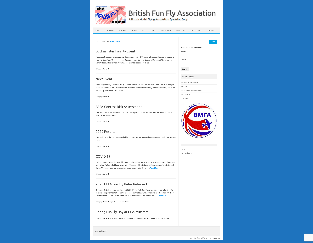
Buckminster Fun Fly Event (115, 51)
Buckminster (128, 218)
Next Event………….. (112, 79)
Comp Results (196, 30)
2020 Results (105, 131)
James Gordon (114, 42)
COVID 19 (103, 156)
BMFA (121, 218)
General (106, 69)
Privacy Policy (181, 30)
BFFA (115, 202)
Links (153, 30)
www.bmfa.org (186, 153)
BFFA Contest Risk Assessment (119, 107)
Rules (144, 30)
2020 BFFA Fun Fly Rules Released (121, 184)
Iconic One (192, 238)
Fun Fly (121, 202)
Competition (138, 218)
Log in (183, 149)
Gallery (134, 30)
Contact (122, 30)
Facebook (210, 30)
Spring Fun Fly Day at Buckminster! (122, 212)
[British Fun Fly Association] (156, 23)
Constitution (165, 30)
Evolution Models (150, 218)
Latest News (109, 30)
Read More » (155, 168)
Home (97, 30)
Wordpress (216, 238)
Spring (166, 218)
